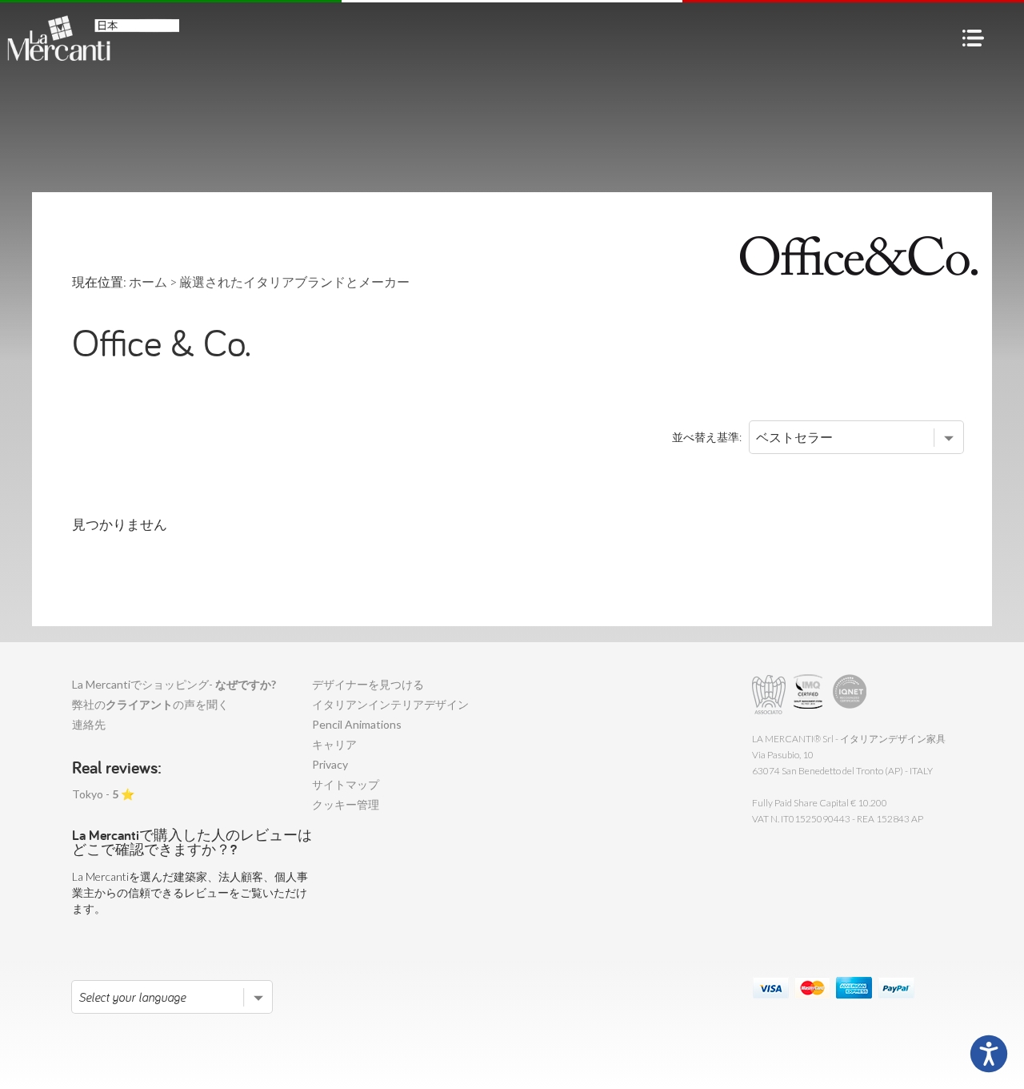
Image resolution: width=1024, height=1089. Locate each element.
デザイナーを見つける (368, 684)
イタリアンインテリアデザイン (390, 704)
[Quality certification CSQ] (810, 694)
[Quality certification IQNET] (850, 694)
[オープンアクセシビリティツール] (989, 1054)
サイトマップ (345, 784)
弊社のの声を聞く (150, 704)
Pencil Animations (357, 724)
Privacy (330, 764)
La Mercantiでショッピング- (174, 684)
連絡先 (89, 724)
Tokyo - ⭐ (103, 794)
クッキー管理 (345, 804)
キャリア (334, 744)
